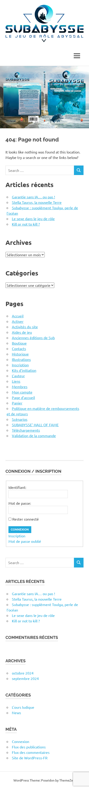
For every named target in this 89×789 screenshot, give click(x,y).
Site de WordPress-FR (29, 757)
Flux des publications (29, 747)
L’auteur (18, 375)
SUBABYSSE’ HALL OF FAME (35, 424)
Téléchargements (26, 430)
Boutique (19, 343)
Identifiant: (17, 487)
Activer (18, 321)
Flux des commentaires (31, 752)
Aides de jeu (22, 332)
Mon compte (22, 392)
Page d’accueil (23, 397)
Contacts (19, 348)
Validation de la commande (34, 435)
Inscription (20, 365)
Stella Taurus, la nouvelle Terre (37, 202)
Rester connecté (25, 519)
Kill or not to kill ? (26, 224)
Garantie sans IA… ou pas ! (33, 197)
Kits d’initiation (24, 370)
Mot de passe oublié (24, 541)
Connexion (20, 529)
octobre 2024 (23, 673)
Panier (17, 403)
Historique (20, 354)
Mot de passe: (19, 503)
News (16, 712)
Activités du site (25, 326)
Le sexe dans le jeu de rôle (33, 218)
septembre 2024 (25, 678)
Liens (16, 381)
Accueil (18, 316)
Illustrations (21, 359)
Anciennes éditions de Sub (33, 337)
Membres (19, 386)
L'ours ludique (23, 707)
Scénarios (19, 419)
